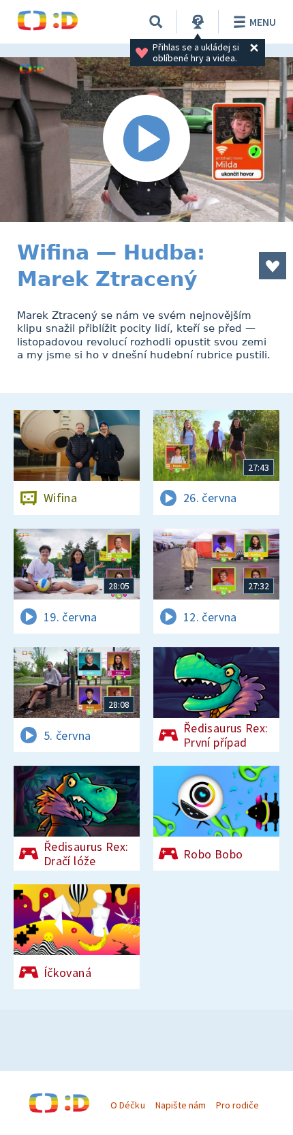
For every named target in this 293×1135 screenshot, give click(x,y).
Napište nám (180, 1105)
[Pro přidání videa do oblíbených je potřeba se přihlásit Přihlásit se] (272, 265)
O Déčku (127, 1105)
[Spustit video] (146, 139)
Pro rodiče (237, 1105)
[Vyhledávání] (156, 22)
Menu (262, 22)
